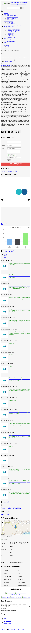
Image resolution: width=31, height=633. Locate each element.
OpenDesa (4, 629)
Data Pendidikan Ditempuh (13, 31)
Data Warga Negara (11, 37)
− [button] (2, 525)
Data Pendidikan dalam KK (13, 30)
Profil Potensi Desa (11, 18)
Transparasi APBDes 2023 (11, 508)
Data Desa (6, 27)
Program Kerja (7, 621)
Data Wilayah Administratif (13, 29)
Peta (5, 42)
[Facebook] (2, 132)
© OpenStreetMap (22, 534)
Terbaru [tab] (5, 254)
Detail (8, 536)
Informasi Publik (11, 41)
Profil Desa (6, 14)
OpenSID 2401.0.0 (12, 629)
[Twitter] (5, 132)
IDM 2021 (9, 46)
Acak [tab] (5, 257)
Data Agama (10, 34)
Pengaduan (6, 47)
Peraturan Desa (7, 623)
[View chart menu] (29, 228)
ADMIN (3, 171)
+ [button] (2, 522)
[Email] (8, 132)
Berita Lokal (9, 61)
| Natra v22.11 (21, 629)
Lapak (5, 43)
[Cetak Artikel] (15, 132)
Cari (23, 8)
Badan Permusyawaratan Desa (14, 25)
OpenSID (28, 534)
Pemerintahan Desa (8, 21)
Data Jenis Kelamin (11, 35)
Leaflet (17, 534)
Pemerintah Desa (11, 23)
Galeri (6, 502)
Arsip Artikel (8, 251)
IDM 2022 (6, 45)
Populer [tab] (5, 255)
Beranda (6, 13)
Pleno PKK (5, 514)
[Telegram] (12, 132)
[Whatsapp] (19, 132)
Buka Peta (3, 536)
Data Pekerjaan (10, 33)
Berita (5, 618)
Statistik (6, 224)
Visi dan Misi (10, 22)
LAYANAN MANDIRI (11, 171)
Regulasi (6, 38)
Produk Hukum (10, 39)
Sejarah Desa (10, 19)
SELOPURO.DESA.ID (6, 65)
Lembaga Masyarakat (9, 26)
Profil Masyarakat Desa (12, 17)
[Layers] (28, 522)
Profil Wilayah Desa (11, 15)
